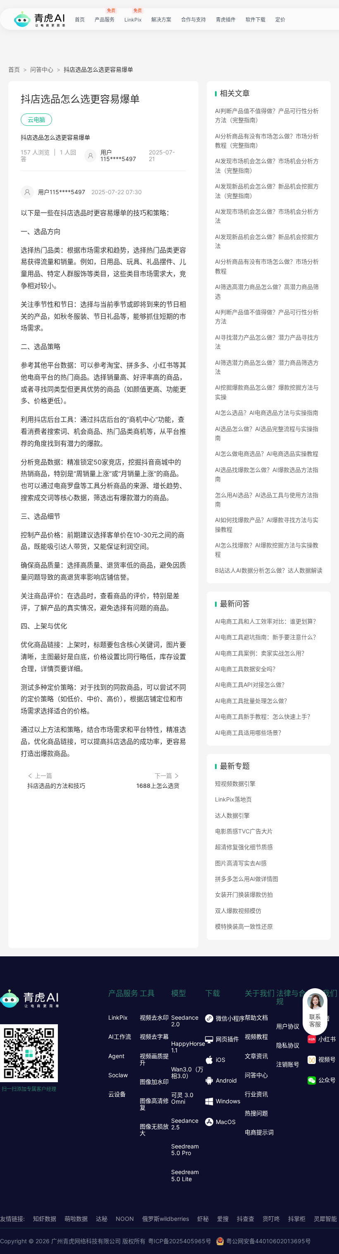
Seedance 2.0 (184, 1021)
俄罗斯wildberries (165, 1218)
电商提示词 (259, 1132)
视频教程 (256, 1036)
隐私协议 (287, 1045)
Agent (116, 1056)
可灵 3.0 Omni (182, 1098)
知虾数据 (44, 1218)
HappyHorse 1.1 (188, 1047)
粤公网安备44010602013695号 (268, 1240)
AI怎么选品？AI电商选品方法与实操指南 (266, 412)
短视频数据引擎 (235, 783)
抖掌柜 (297, 1218)
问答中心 (41, 69)
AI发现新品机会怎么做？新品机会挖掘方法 (267, 241)
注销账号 (287, 1064)
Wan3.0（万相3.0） (187, 1072)
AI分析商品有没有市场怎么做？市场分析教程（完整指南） (267, 140)
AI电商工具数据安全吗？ (246, 668)
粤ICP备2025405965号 (179, 1240)
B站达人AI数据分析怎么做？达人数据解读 (268, 570)
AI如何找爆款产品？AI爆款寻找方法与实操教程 (266, 524)
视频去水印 (154, 1017)
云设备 (117, 1094)
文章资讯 (256, 1056)
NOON (125, 1218)
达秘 (101, 1218)
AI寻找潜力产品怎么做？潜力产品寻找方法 (267, 342)
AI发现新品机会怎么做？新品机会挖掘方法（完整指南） (267, 191)
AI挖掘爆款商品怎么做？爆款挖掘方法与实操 (267, 392)
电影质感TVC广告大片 (244, 831)
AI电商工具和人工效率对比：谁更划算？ (267, 621)
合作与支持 (193, 20)
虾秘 (203, 1218)
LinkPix (132, 20)
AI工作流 (119, 1036)
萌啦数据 (76, 1218)
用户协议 (287, 1026)
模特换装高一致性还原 (244, 926)
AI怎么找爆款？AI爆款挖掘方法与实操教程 (266, 550)
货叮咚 (271, 1218)
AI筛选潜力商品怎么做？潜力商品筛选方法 (267, 367)
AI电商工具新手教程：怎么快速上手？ (264, 716)
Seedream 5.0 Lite (185, 1175)
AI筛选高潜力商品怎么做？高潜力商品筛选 (267, 291)
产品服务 (105, 20)
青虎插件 (226, 20)
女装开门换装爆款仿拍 (244, 894)
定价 (280, 20)
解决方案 (161, 20)
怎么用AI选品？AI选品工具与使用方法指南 (266, 499)
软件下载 (255, 20)
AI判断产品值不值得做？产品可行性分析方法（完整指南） (267, 115)
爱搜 (223, 1218)
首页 (80, 20)
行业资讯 (256, 1094)
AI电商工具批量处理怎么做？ (252, 700)
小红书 (327, 1038)
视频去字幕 (154, 1036)
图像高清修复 (154, 1104)
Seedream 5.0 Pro (185, 1149)
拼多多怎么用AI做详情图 (246, 878)
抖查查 (245, 1218)
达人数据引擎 (232, 815)
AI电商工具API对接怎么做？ (251, 684)
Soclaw (118, 1075)
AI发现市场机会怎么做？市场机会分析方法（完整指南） (267, 165)
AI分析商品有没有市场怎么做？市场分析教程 (267, 266)
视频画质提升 (154, 1059)
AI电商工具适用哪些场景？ (249, 732)
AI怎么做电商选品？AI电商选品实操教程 (266, 453)
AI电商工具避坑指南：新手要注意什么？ (267, 636)
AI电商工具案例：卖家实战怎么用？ (261, 653)
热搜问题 (256, 1113)
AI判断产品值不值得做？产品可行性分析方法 (267, 316)
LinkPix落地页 (233, 799)
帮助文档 (256, 1017)
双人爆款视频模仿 (238, 910)
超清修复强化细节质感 (244, 846)
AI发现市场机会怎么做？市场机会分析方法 (267, 216)
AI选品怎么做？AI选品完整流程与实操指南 (266, 433)
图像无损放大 (154, 1129)
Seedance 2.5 (184, 1124)
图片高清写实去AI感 (241, 862)
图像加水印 (154, 1081)
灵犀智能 (325, 1218)
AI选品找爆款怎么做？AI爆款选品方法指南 (266, 474)
